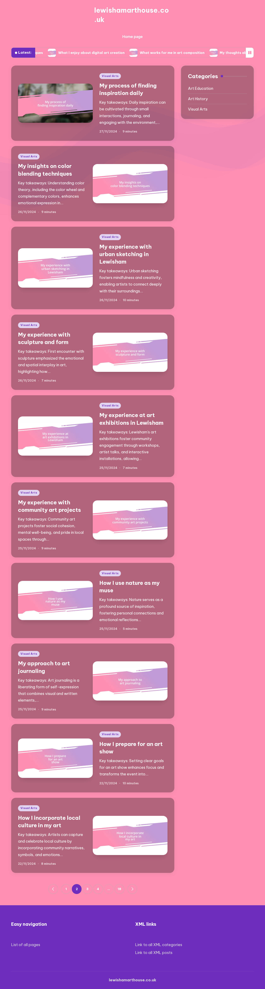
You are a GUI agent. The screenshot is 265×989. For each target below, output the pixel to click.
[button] (53, 889)
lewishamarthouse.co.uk (131, 15)
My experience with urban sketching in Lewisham (125, 254)
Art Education (200, 88)
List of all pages (25, 944)
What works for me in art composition (148, 53)
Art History (198, 98)
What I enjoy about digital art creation (67, 53)
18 (119, 889)
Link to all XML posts (153, 952)
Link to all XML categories (158, 944)
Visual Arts (110, 76)
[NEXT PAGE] (132, 889)
